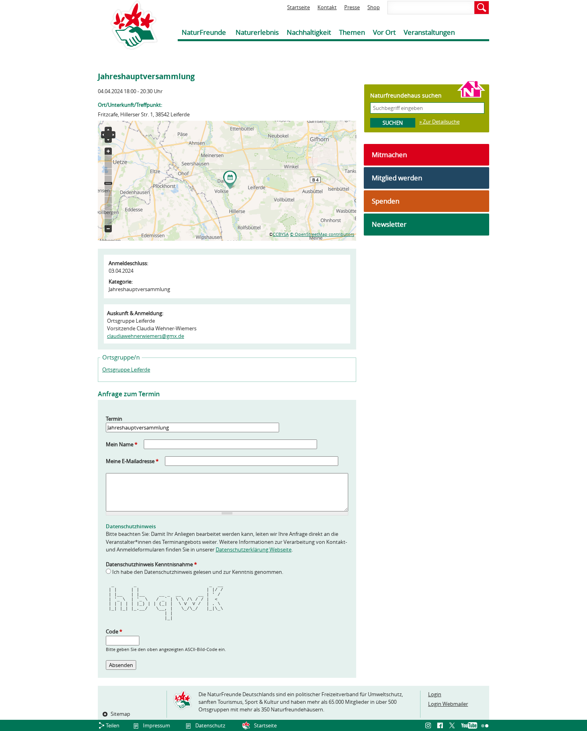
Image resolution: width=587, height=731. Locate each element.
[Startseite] (128, 25)
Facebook (441, 726)
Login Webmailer (448, 703)
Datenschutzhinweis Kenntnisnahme (151, 564)
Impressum (156, 725)
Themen (352, 32)
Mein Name (121, 444)
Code (114, 631)
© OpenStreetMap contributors (322, 234)
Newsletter (389, 224)
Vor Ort (384, 32)
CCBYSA (281, 234)
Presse (352, 7)
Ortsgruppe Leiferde (126, 369)
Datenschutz (210, 725)
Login (434, 694)
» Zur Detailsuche (439, 121)
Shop (373, 7)
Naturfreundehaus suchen (406, 95)
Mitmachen (389, 154)
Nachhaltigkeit (309, 32)
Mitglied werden (397, 177)
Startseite (298, 7)
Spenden (385, 201)
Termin (114, 418)
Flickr (485, 726)
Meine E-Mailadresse (132, 461)
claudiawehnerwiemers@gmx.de (145, 336)
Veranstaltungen (429, 32)
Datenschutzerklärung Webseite (254, 549)
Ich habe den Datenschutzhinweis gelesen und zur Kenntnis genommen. (197, 571)
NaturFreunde (204, 32)
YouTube (469, 726)
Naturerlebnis (257, 32)
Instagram (429, 726)
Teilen (112, 725)
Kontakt (327, 7)
